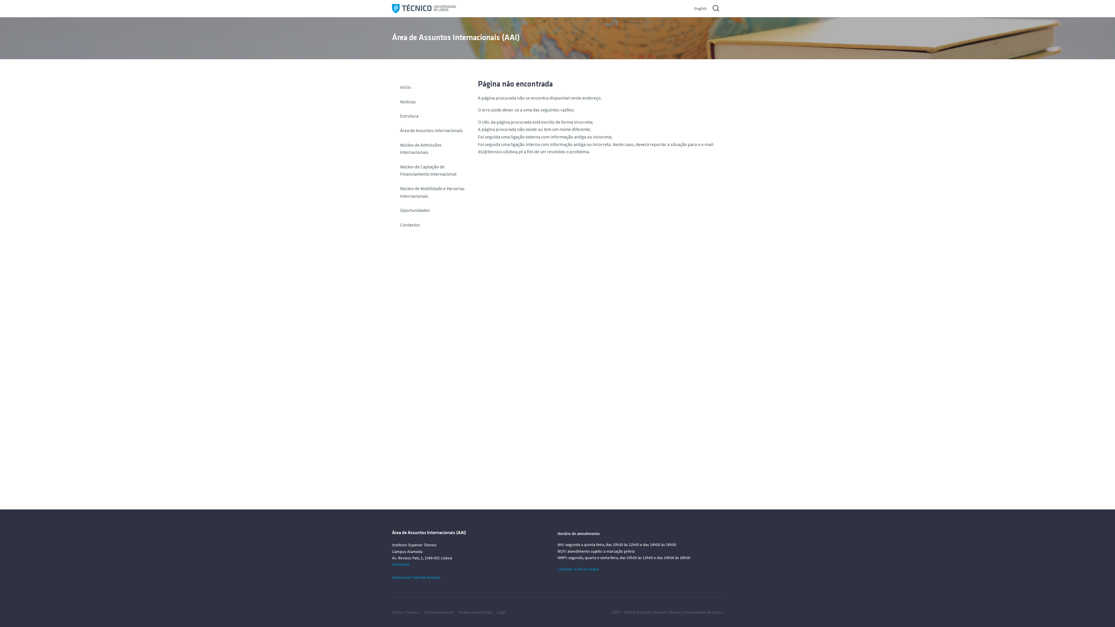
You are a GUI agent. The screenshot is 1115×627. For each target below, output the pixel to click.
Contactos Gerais (438, 612)
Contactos (410, 225)
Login (501, 612)
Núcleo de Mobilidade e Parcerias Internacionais (432, 192)
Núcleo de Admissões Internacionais (421, 148)
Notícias (408, 102)
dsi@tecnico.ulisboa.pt (500, 151)
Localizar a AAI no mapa (578, 569)
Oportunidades (415, 210)
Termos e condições (475, 612)
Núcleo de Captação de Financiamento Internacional (428, 170)
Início (405, 87)
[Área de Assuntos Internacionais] (424, 8)
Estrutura (409, 116)
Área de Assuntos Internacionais (431, 130)
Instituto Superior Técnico (658, 612)
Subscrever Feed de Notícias (416, 577)
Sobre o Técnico (405, 612)
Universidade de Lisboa (703, 612)
